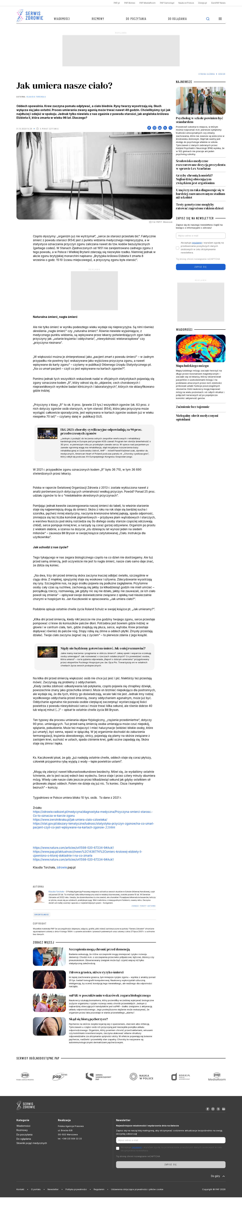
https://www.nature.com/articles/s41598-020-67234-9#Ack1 (73, 847)
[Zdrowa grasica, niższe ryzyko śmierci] (94, 980)
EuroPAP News (218, 3)
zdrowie (62, 867)
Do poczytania (136, 19)
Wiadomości (62, 19)
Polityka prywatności (76, 1189)
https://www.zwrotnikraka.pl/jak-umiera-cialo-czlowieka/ (70, 819)
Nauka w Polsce (186, 3)
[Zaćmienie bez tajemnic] (200, 407)
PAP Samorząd (167, 3)
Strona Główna (207, 74)
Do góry (215, 1176)
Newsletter (53, 1189)
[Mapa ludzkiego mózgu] (200, 369)
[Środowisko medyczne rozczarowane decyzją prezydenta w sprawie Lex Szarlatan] (200, 165)
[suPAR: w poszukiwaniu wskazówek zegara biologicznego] (94, 1004)
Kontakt (20, 1189)
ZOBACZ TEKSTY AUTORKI (144, 906)
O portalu (36, 1189)
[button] (220, 18)
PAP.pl (117, 3)
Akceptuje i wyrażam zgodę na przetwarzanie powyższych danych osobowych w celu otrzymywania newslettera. (202, 247)
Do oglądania (177, 19)
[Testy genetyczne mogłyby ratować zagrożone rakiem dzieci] (200, 205)
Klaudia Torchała (36, 97)
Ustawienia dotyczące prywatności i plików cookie (137, 1189)
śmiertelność (42, 915)
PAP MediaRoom (147, 3)
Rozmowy (98, 19)
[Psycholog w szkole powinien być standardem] (200, 122)
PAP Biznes (129, 3)
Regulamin (99, 1189)
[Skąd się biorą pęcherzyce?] (94, 1030)
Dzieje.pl (202, 3)
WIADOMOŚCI (184, 329)
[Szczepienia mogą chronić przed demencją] (94, 957)
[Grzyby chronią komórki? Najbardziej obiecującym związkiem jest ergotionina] (200, 179)
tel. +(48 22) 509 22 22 (70, 1138)
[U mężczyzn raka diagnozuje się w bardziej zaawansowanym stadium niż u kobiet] (200, 194)
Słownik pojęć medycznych (31, 1143)
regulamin (197, 242)
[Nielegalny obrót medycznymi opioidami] (200, 417)
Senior (222, 74)
